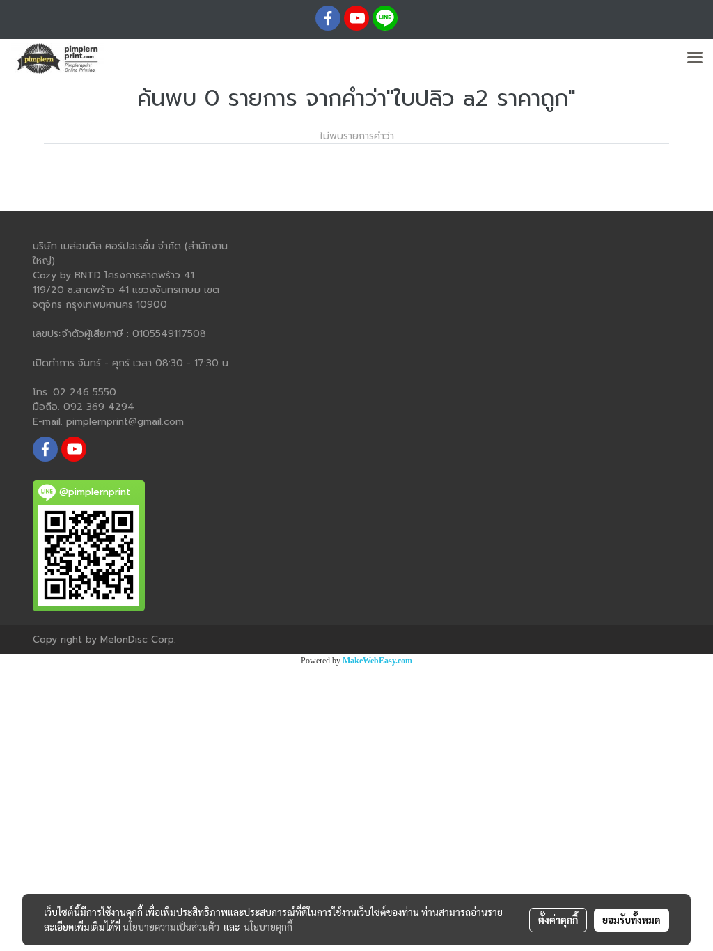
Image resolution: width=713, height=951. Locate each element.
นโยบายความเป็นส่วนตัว (171, 926)
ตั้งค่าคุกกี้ (558, 919)
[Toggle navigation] (695, 58)
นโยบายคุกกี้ (268, 926)
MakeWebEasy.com (377, 661)
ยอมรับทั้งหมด (631, 919)
